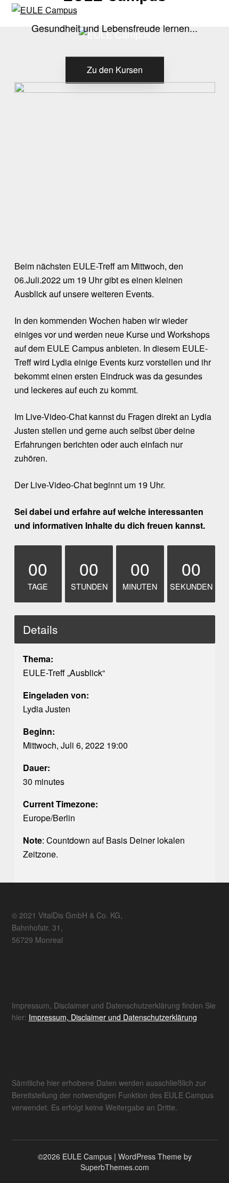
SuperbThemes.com (114, 1167)
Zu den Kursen (115, 69)
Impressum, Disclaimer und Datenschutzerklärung (113, 1017)
